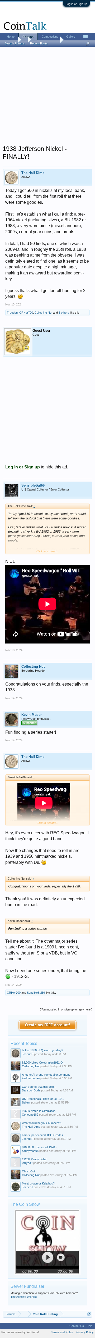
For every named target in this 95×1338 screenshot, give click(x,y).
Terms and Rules (62, 1332)
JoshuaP (27, 1054)
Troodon (12, 312)
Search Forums (15, 43)
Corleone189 (30, 1114)
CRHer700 (26, 312)
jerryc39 (27, 1163)
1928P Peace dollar (34, 1159)
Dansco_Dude (31, 1090)
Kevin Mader (31, 715)
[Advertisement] (47, 97)
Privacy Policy (84, 1332)
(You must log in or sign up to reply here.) (66, 1009)
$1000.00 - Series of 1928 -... (40, 1147)
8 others (64, 312)
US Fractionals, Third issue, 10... (43, 1098)
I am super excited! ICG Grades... (43, 1135)
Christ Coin (29, 1171)
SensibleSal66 (33, 485)
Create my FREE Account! (47, 1025)
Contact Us (76, 1325)
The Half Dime (32, 173)
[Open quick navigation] (89, 1314)
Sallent (26, 1102)
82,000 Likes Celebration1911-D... (43, 1062)
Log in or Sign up (76, 4)
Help (89, 1325)
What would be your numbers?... (42, 1123)
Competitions (50, 36)
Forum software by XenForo (20, 1332)
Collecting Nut (43, 312)
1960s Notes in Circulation (38, 1110)
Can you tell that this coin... (39, 1086)
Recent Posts (39, 43)
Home (11, 36)
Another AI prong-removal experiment (46, 1074)
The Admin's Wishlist (24, 1296)
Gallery (70, 36)
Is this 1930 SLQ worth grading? (42, 1050)
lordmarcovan (31, 1078)
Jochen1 (27, 1187)
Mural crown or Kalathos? (38, 1183)
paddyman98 (30, 1150)
